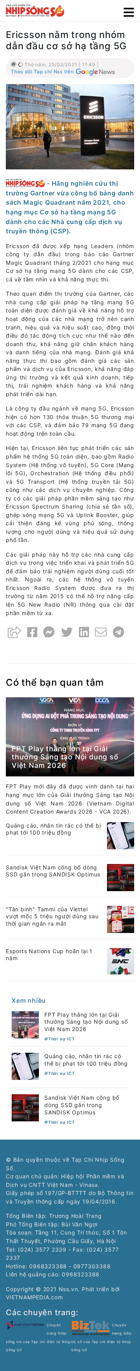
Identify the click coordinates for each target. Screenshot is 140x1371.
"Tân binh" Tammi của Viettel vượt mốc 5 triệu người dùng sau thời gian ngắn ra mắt (52, 916)
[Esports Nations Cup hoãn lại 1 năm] (120, 960)
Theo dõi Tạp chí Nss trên (42, 71)
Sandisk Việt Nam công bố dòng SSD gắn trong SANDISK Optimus (53, 871)
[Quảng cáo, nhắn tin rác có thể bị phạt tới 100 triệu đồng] (120, 834)
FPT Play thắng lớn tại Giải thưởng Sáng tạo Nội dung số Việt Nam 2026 (65, 757)
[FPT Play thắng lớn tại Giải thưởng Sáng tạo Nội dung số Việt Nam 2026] (70, 736)
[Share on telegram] (118, 632)
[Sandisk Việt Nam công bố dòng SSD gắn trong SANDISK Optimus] (120, 876)
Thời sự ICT (61, 1039)
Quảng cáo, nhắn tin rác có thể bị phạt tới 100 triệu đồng (53, 829)
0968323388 (81, 1274)
